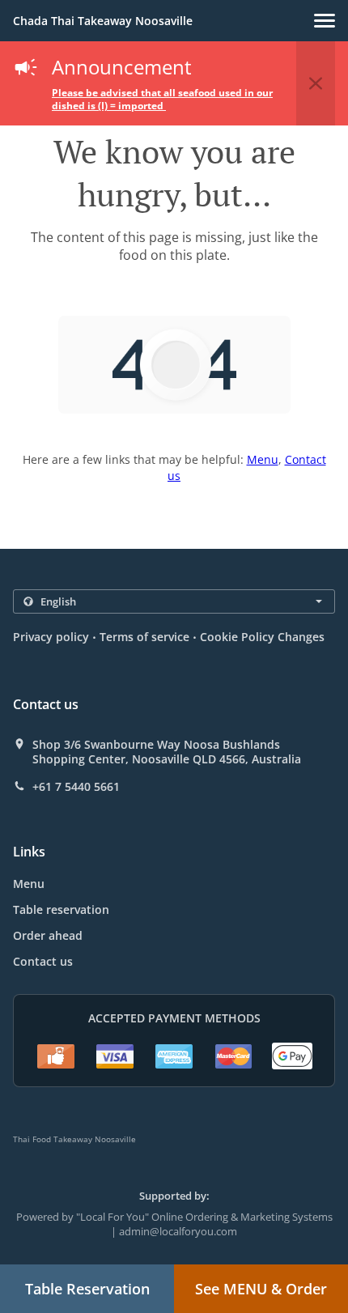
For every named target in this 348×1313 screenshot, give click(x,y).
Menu (262, 459)
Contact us (43, 961)
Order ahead (48, 935)
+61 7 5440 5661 (76, 787)
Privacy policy (51, 636)
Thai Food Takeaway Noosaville (74, 1139)
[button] (324, 21)
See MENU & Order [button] (261, 1288)
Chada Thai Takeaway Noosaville (103, 20)
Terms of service (144, 636)
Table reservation (61, 909)
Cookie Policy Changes (262, 636)
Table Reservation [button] (87, 1288)
